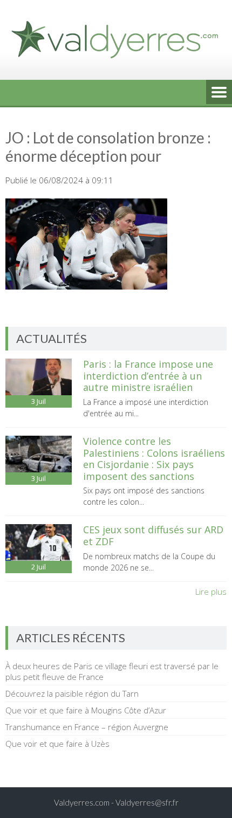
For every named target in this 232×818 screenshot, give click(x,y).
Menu (219, 93)
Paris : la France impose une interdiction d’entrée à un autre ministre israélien (148, 376)
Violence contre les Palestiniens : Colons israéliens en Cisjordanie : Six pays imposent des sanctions (154, 459)
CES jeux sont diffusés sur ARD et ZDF (153, 535)
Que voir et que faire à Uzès (57, 743)
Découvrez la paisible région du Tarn (72, 693)
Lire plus (211, 591)
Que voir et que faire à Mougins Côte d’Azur (85, 710)
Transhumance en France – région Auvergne (86, 726)
